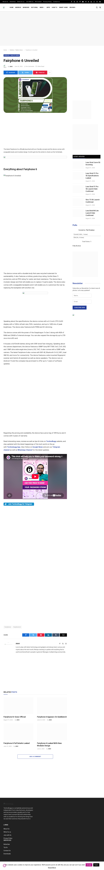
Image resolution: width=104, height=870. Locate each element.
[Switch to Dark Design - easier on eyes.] (97, 7)
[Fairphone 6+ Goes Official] (18, 705)
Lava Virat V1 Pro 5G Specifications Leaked (92, 175)
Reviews (72, 7)
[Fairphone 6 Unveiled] (35, 112)
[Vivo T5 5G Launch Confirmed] (78, 202)
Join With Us (29, 1)
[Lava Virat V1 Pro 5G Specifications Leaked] (78, 176)
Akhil (11, 66)
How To (54, 7)
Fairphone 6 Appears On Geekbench (52, 717)
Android (18, 7)
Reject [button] (96, 865)
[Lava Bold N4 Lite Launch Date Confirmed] (78, 213)
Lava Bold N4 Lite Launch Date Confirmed (92, 213)
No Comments (30, 66)
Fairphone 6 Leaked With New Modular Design (49, 744)
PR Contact (38, 1)
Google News (37, 447)
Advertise (13, 1)
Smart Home (63, 7)
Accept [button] (89, 865)
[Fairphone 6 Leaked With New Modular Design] (52, 731)
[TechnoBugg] (4, 7)
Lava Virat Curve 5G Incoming (93, 163)
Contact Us (56, 1)
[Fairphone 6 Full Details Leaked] (18, 731)
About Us (5, 1)
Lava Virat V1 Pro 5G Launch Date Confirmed (92, 189)
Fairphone (8, 627)
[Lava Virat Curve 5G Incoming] (78, 165)
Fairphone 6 (17, 627)
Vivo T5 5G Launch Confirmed (93, 201)
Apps (48, 7)
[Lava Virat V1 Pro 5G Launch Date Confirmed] (78, 189)
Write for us (20, 1)
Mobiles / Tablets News (11, 55)
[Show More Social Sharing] (50, 72)
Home (11, 7)
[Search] (100, 7)
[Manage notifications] (4, 865)
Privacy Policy (47, 1)
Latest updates (79, 156)
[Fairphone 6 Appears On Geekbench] (52, 705)
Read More (52, 868)
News (41, 7)
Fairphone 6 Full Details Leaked (17, 743)
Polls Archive (77, 246)
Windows (26, 7)
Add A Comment (35, 756)
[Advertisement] (52, 28)
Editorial (34, 7)
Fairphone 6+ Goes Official (15, 717)
